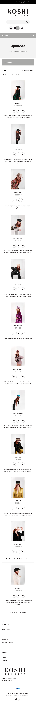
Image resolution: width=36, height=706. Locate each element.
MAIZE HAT (18, 501)
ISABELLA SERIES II (18, 282)
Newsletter (5, 640)
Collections (16, 51)
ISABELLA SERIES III (18, 326)
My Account (6, 2)
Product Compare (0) (28, 70)
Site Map (4, 660)
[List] (5, 70)
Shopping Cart (22, 2)
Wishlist (4, 637)
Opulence (24, 51)
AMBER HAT (18, 103)
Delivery (4, 652)
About (3, 622)
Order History (6, 630)
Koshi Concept (23, 693)
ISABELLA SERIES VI (18, 413)
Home (10, 51)
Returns (4, 645)
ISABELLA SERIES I (18, 238)
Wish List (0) (14, 2)
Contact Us (5, 624)
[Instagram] (19, 700)
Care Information (7, 642)
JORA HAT (18, 457)
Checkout (30, 2)
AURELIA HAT (18, 147)
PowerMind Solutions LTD (22, 695)
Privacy (4, 655)
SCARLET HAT (18, 544)
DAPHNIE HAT (18, 193)
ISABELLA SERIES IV (18, 369)
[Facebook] (16, 700)
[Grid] (2, 70)
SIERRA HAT (18, 588)
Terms (4, 657)
